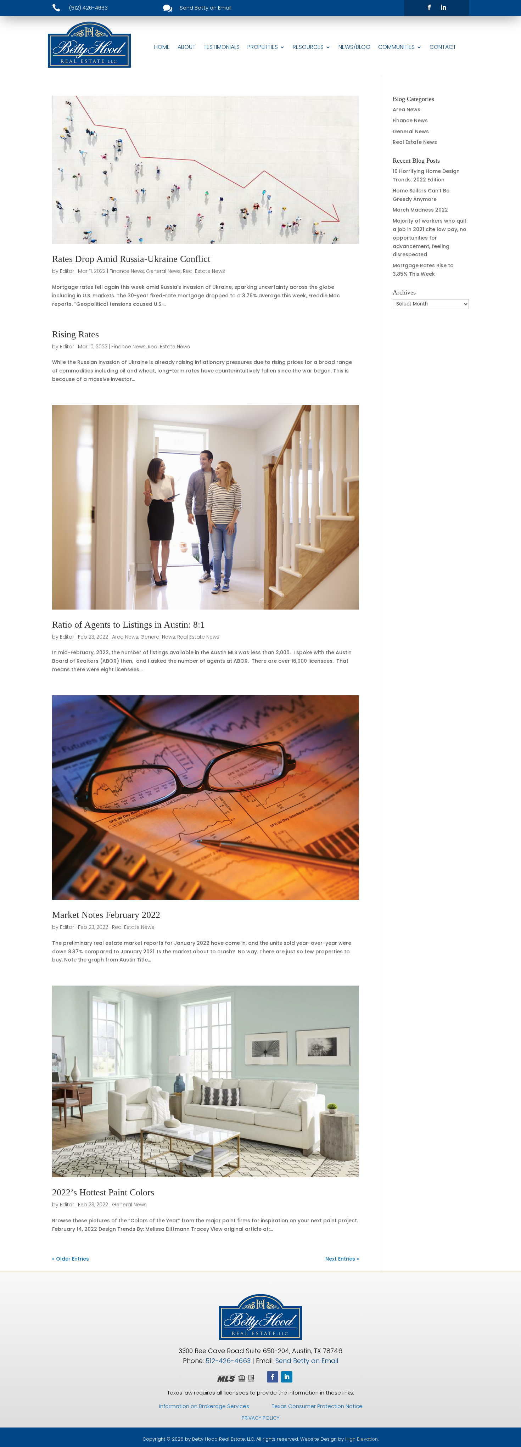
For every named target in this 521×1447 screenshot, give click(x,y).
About (187, 47)
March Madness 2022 (420, 209)
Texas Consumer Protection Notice (317, 1406)
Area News (125, 636)
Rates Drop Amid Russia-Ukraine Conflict (131, 259)
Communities (396, 47)
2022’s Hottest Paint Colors (103, 1192)
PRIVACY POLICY (260, 1417)
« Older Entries (70, 1258)
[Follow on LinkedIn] (443, 7)
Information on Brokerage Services (204, 1406)
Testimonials (221, 47)
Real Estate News (204, 271)
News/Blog (354, 47)
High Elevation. (362, 1439)
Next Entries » (342, 1258)
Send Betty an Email (306, 1360)
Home (162, 47)
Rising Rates (75, 334)
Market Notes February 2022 (106, 915)
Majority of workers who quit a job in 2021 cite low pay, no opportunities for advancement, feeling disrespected (429, 237)
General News (163, 271)
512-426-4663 (228, 1360)
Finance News (127, 271)
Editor (67, 271)
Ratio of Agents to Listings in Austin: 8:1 (128, 624)
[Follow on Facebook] (429, 7)
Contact (443, 47)
